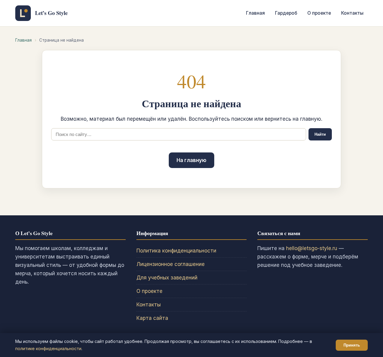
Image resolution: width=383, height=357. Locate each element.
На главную (191, 160)
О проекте (319, 13)
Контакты (352, 13)
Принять (352, 345)
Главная (255, 13)
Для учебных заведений (166, 278)
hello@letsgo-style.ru (311, 248)
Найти (320, 134)
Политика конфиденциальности (176, 251)
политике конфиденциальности (48, 348)
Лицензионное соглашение (170, 264)
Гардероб (286, 13)
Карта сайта (152, 318)
